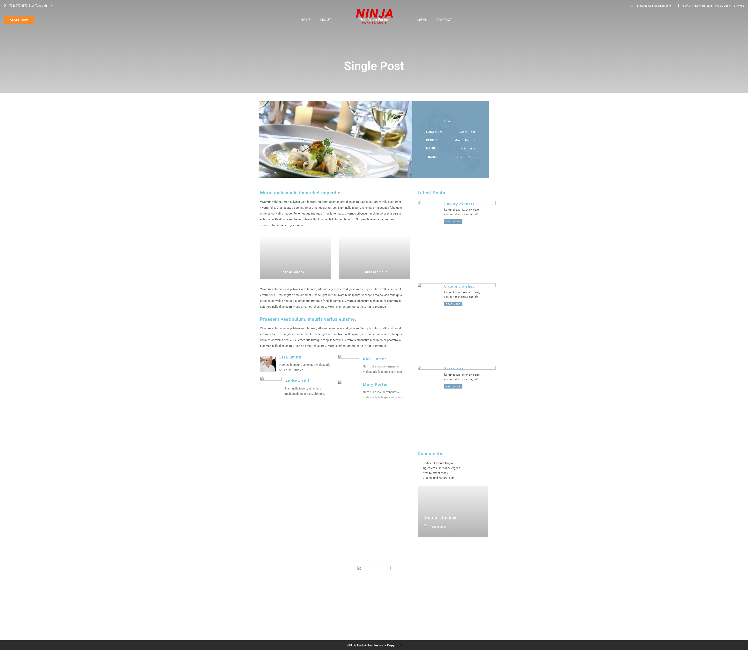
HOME (306, 20)
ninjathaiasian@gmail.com (296, 599)
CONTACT (444, 20)
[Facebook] (369, 619)
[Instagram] (378, 619)
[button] (263, 140)
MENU (422, 20)
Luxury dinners (459, 204)
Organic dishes (459, 287)
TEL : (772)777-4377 (452, 605)
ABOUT (325, 20)
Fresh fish (454, 369)
